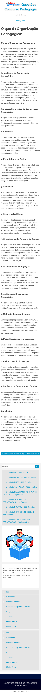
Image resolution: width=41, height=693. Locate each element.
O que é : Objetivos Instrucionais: (12, 454)
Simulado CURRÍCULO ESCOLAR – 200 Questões (19, 513)
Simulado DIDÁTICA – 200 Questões (20, 507)
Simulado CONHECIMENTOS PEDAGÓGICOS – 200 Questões (16, 521)
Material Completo (13, 602)
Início (8, 592)
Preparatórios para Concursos (18, 607)
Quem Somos (11, 621)
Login (16, 15)
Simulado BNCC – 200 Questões (19, 482)
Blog (8, 611)
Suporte (9, 616)
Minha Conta (11, 626)
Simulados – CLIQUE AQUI (17, 472)
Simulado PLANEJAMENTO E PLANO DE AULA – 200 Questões (20, 493)
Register (23, 15)
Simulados (10, 597)
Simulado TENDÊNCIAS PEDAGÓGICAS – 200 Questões (15, 501)
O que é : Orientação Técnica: (30, 454)
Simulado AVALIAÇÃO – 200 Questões (21, 487)
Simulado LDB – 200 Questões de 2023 (21, 477)
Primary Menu (20, 21)
